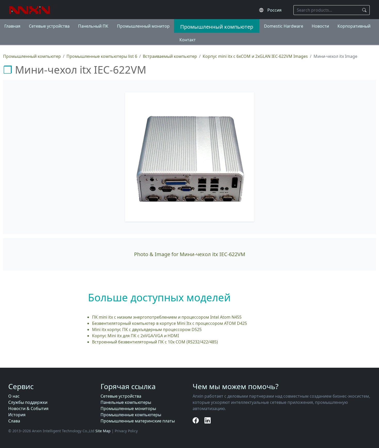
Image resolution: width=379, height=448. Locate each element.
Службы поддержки (27, 402)
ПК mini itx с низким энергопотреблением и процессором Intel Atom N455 (167, 317)
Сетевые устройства (49, 26)
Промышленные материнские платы (138, 421)
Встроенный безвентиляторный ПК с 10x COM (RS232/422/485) (155, 342)
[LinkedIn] (207, 420)
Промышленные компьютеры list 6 (102, 56)
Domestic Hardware (283, 26)
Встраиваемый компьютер (170, 56)
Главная (12, 26)
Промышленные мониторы (128, 408)
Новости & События (28, 408)
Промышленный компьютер (216, 26)
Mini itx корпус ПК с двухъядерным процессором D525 (147, 329)
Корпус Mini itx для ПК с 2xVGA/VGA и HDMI (135, 336)
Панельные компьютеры (126, 402)
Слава (14, 421)
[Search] (364, 10)
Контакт (187, 40)
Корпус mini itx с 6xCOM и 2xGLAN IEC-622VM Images (255, 56)
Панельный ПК (93, 26)
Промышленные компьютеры (131, 415)
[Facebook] (196, 420)
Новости (320, 26)
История (17, 415)
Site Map (103, 430)
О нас (14, 396)
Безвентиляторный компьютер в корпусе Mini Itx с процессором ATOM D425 (169, 323)
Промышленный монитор (143, 26)
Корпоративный (353, 26)
